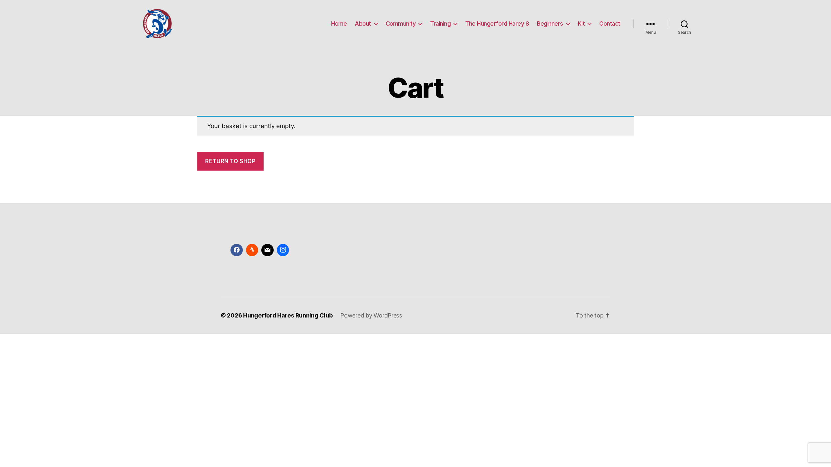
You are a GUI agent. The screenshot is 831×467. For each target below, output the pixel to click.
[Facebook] (236, 250)
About (363, 23)
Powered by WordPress (371, 315)
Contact (609, 23)
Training (440, 23)
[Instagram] (283, 250)
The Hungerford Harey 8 (497, 23)
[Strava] (252, 250)
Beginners (550, 23)
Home (339, 23)
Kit (581, 23)
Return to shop (230, 161)
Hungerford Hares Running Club (287, 315)
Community (401, 23)
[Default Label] (267, 250)
